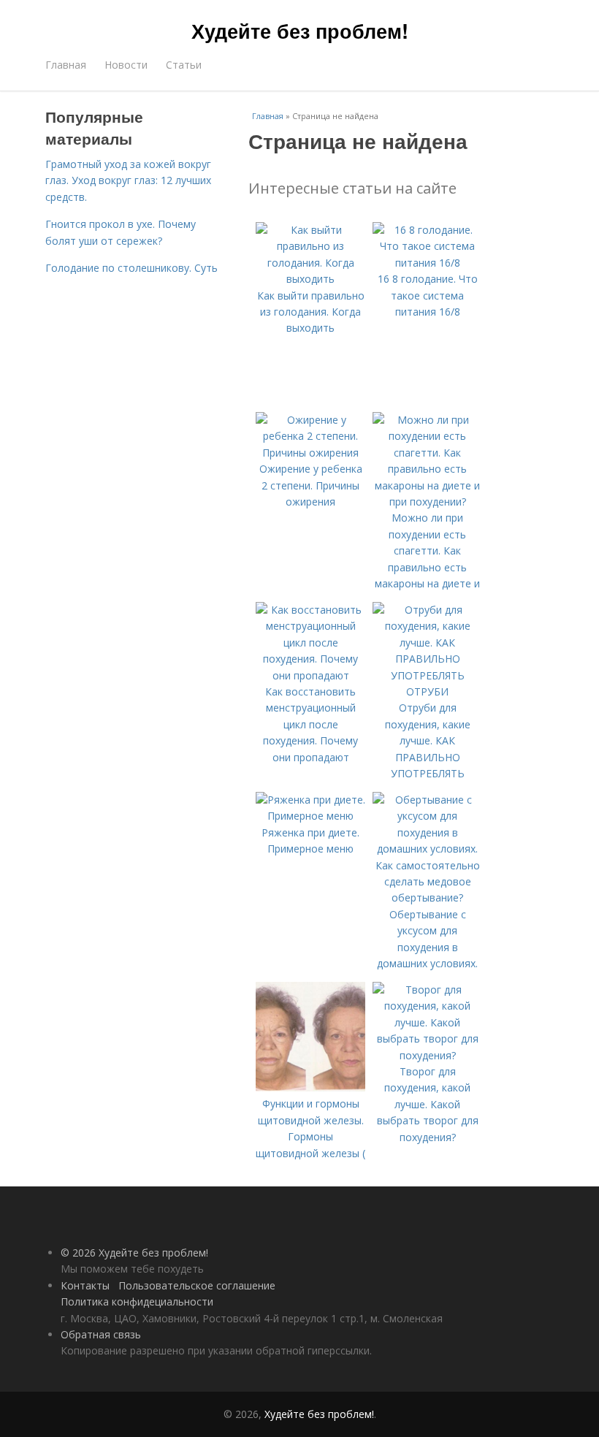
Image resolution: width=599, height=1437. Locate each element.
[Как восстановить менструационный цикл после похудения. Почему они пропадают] (310, 675)
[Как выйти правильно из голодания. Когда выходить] (310, 279)
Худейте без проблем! (299, 31)
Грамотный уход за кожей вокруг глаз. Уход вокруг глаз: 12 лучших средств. (128, 180)
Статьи (184, 65)
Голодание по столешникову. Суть (131, 268)
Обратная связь (101, 1334)
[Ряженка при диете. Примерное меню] (310, 816)
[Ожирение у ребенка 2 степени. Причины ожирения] (310, 453)
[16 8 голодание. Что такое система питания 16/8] (427, 263)
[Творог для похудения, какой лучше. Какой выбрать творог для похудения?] (427, 1055)
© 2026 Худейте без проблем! (134, 1252)
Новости (126, 65)
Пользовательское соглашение (196, 1285)
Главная (65, 65)
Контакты (85, 1285)
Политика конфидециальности (137, 1301)
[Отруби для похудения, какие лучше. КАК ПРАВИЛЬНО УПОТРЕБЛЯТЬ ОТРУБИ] (427, 691)
